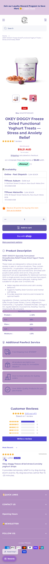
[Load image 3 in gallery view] (33, 98)
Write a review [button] (24, 439)
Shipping (15, 155)
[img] (8, 454)
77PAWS (27, 543)
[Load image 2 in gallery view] (24, 98)
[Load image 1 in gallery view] (16, 98)
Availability (10, 169)
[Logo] (24, 20)
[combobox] (24, 28)
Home (4, 36)
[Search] (4, 28)
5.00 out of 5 (31, 413)
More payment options (12, 242)
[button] (45, 20)
